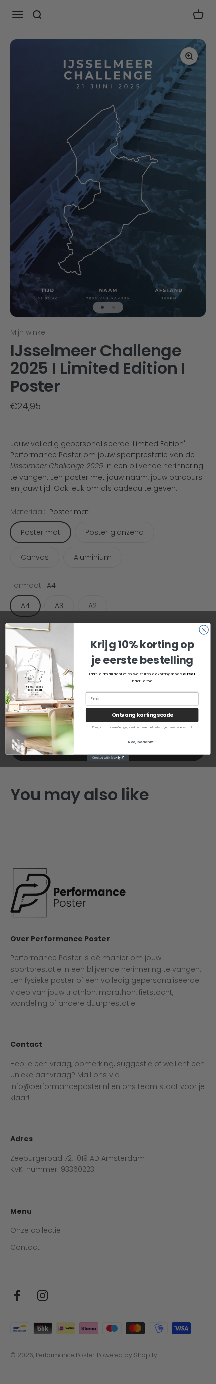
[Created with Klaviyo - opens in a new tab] (108, 758)
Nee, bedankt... (142, 741)
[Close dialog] (203, 629)
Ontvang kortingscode (142, 715)
